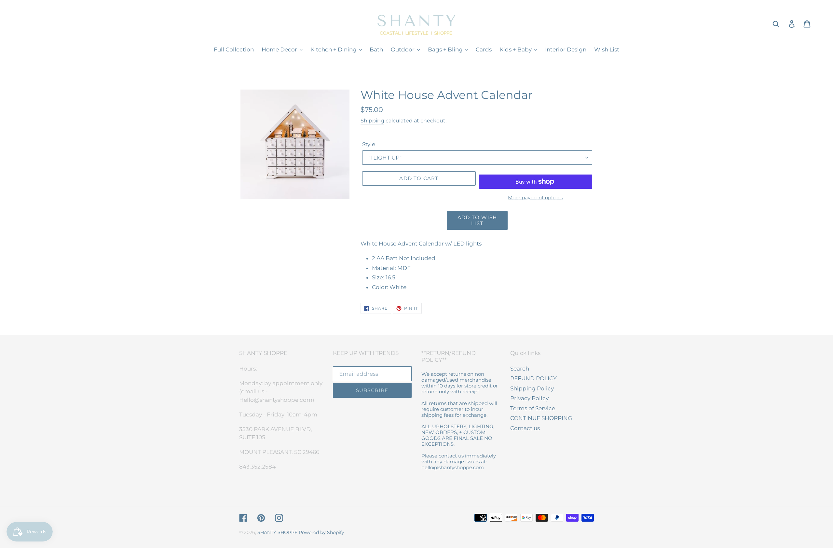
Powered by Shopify (321, 532)
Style (368, 144)
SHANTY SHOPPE (277, 532)
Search (519, 368)
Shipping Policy (532, 388)
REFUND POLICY (533, 378)
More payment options (535, 197)
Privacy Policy (529, 398)
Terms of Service (532, 408)
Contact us (525, 428)
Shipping (372, 121)
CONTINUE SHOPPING (541, 418)
